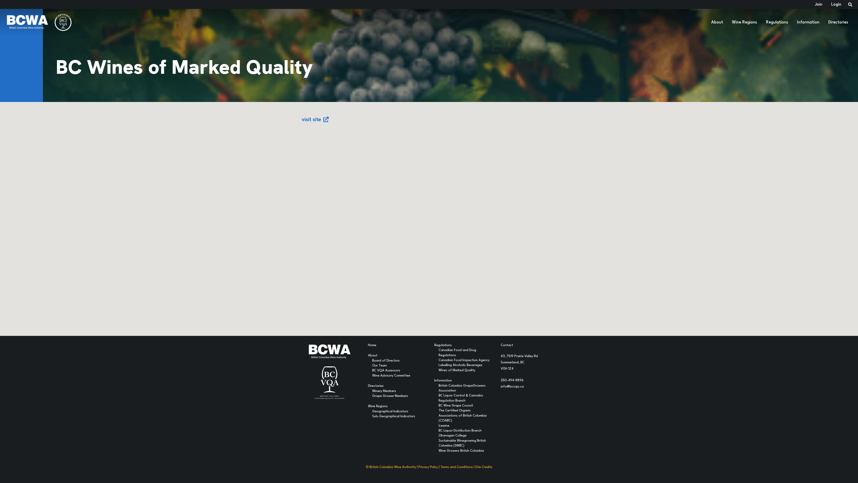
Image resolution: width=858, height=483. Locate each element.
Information (443, 380)
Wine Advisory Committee (391, 375)
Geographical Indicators (390, 411)
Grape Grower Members (390, 396)
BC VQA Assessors (386, 370)
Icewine (444, 426)
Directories (376, 386)
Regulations (443, 345)
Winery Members (384, 391)
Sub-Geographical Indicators (393, 416)
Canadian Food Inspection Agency (464, 360)
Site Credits (483, 467)
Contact (507, 345)
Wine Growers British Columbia (461, 451)
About (372, 355)
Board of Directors (386, 360)
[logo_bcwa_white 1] (27, 22)
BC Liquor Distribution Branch (460, 430)
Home (372, 345)
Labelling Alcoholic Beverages (460, 365)
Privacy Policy (428, 467)
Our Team (379, 365)
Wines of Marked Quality (457, 370)
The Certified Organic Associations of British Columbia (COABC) (463, 415)
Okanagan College (453, 435)
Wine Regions (378, 406)
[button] (726, 22)
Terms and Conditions (456, 467)
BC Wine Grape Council (456, 405)
